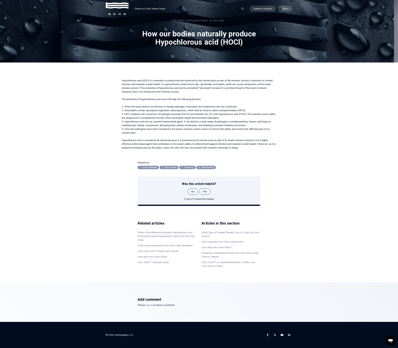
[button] (242, 9)
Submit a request (262, 8)
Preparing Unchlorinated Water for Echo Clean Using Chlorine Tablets (229, 254)
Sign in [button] (285, 8)
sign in (149, 305)
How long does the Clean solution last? (222, 242)
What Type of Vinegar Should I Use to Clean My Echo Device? (230, 234)
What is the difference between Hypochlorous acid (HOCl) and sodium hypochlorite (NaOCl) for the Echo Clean (166, 236)
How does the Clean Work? (153, 256)
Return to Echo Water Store (150, 8)
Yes (205, 191)
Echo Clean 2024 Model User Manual (158, 251)
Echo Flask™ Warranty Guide (153, 262)
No (192, 191)
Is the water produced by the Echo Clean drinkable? (165, 245)
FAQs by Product (198, 20)
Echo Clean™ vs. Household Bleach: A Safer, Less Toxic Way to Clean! (228, 264)
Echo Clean (218, 20)
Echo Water (178, 20)
